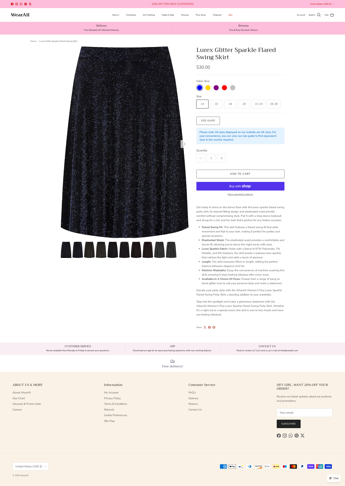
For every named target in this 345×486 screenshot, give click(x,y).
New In (115, 14)
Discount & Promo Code (27, 404)
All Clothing (149, 14)
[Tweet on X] (205, 327)
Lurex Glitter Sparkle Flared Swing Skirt (58, 41)
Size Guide (208, 120)
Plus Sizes (201, 14)
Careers (17, 409)
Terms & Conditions (115, 404)
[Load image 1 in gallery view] (124, 142)
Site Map (109, 421)
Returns (193, 404)
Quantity (201, 150)
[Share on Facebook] (209, 327)
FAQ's (192, 392)
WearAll (24, 475)
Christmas (131, 14)
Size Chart (19, 398)
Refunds (109, 409)
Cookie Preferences (115, 415)
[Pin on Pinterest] (214, 327)
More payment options (240, 194)
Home (33, 41)
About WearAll (22, 392)
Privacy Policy (112, 398)
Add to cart (240, 174)
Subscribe (288, 423)
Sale (230, 14)
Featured (217, 14)
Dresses (185, 14)
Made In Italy (168, 14)
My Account (111, 392)
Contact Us (195, 409)
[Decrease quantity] (200, 158)
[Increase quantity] (221, 158)
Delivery (193, 398)
